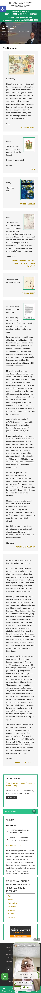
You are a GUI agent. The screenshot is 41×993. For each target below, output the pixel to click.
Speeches (11, 914)
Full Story (20, 800)
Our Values (11, 917)
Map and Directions (13, 845)
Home (8, 947)
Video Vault (10, 812)
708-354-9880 (24, 837)
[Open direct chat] (35, 939)
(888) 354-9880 (11, 14)
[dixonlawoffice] (20, 4)
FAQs (10, 896)
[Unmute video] (26, 962)
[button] (3, 9)
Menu (4, 991)
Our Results (12, 907)
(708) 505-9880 (31, 20)
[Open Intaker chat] (16, 992)
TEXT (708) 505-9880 (28, 14)
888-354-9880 (24, 840)
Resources (11, 910)
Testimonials (12, 903)
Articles (10, 899)
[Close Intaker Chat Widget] (38, 939)
